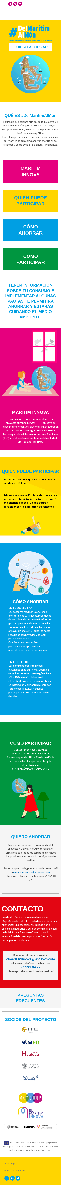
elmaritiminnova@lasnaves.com (31, 872)
